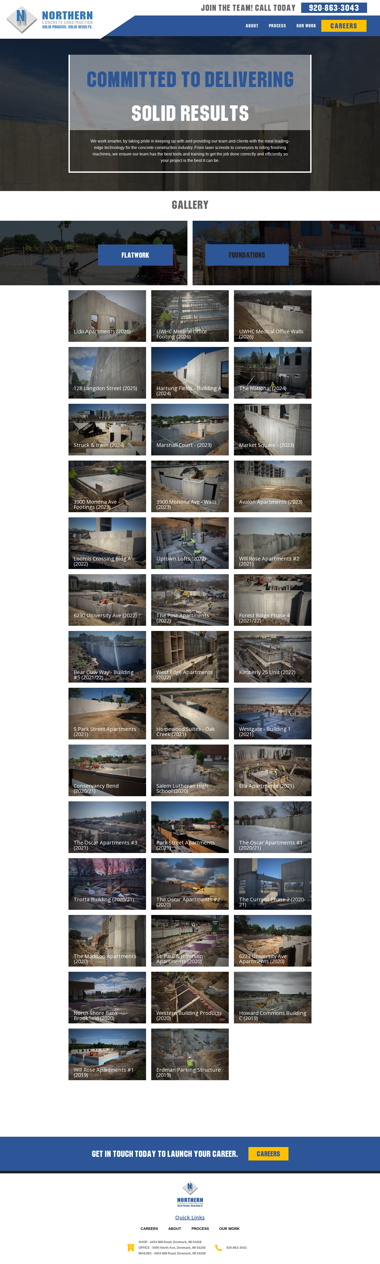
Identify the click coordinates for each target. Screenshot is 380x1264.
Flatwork (135, 255)
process (277, 25)
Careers (268, 1154)
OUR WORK (229, 1229)
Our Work (306, 25)
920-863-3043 (334, 8)
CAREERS (149, 1229)
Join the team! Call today (248, 8)
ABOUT (174, 1229)
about (252, 25)
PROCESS (200, 1229)
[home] (46, 20)
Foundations (247, 255)
